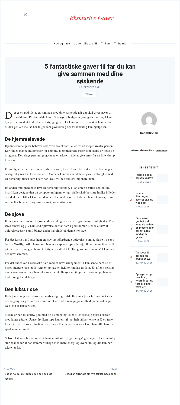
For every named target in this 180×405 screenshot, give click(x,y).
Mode (77, 43)
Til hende (120, 43)
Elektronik (91, 43)
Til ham (106, 43)
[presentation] (149, 119)
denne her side (76, 230)
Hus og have (62, 43)
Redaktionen (149, 133)
